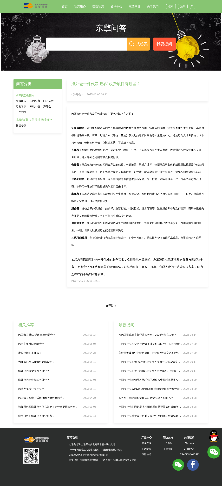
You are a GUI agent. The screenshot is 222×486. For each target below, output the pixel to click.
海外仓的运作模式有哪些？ (33, 379)
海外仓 (47, 106)
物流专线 (21, 125)
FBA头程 (48, 100)
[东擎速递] (35, 5)
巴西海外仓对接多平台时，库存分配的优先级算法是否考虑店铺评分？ (151, 415)
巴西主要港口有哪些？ (31, 343)
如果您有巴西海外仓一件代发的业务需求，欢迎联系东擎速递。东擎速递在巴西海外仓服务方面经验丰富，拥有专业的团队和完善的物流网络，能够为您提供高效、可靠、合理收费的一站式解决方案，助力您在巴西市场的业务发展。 (137, 267)
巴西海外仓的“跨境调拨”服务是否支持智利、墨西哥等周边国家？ (151, 370)
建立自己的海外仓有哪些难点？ (36, 415)
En (192, 6)
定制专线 (21, 106)
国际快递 (35, 100)
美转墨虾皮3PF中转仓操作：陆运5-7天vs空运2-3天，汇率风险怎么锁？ (151, 352)
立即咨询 (111, 305)
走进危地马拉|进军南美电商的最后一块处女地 (92, 444)
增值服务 (21, 100)
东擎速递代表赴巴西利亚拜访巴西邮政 (88, 454)
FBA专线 (146, 448)
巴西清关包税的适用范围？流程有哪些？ (41, 397)
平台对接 (167, 448)
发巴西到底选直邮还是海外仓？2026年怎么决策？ (147, 334)
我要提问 (164, 44)
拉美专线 (146, 443)
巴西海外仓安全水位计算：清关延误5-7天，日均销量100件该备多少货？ (151, 343)
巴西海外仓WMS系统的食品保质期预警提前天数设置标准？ (151, 388)
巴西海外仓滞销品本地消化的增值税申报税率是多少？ (150, 379)
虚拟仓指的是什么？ (30, 352)
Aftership (189, 443)
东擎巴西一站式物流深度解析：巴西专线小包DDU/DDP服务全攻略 (102, 460)
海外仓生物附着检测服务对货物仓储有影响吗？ (146, 397)
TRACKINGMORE (189, 454)
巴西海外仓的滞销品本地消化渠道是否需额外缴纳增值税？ (151, 406)
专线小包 (35, 106)
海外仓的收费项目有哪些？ (33, 370)
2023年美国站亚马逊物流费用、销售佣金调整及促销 (95, 449)
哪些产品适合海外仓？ (31, 388)
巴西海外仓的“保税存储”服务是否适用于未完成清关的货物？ (151, 362)
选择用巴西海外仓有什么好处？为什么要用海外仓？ (48, 406)
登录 (171, 6)
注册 (182, 6)
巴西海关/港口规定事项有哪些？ (36, 334)
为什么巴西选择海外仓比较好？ (36, 362)
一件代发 (21, 112)
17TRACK (189, 448)
